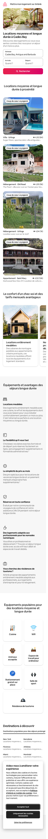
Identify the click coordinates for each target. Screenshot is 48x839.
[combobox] (23, 54)
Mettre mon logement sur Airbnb (25, 4)
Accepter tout (23, 807)
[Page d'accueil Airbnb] (5, 4)
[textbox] (13, 63)
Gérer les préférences (23, 822)
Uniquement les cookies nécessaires (23, 814)
